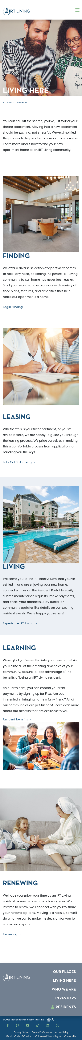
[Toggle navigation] (77, 10)
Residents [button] (65, 1007)
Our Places (64, 972)
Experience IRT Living (18, 623)
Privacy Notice (21, 1032)
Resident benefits (15, 719)
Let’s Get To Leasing (17, 462)
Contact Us (70, 1036)
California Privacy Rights (48, 1036)
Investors (65, 998)
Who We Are (64, 989)
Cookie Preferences (42, 1032)
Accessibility (61, 1032)
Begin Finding (13, 307)
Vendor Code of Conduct (19, 1036)
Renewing (10, 934)
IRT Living (7, 102)
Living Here (21, 102)
